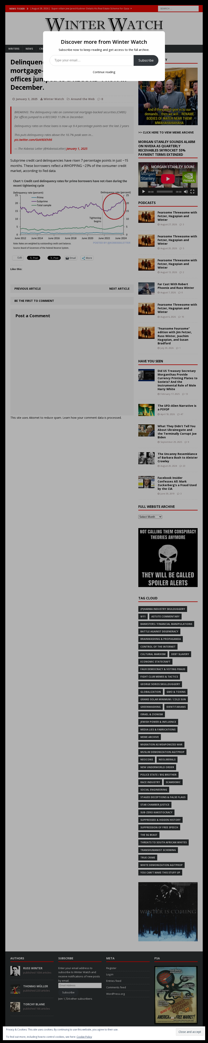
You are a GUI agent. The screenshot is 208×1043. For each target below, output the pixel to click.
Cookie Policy (84, 1037)
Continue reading (104, 72)
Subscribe (146, 60)
